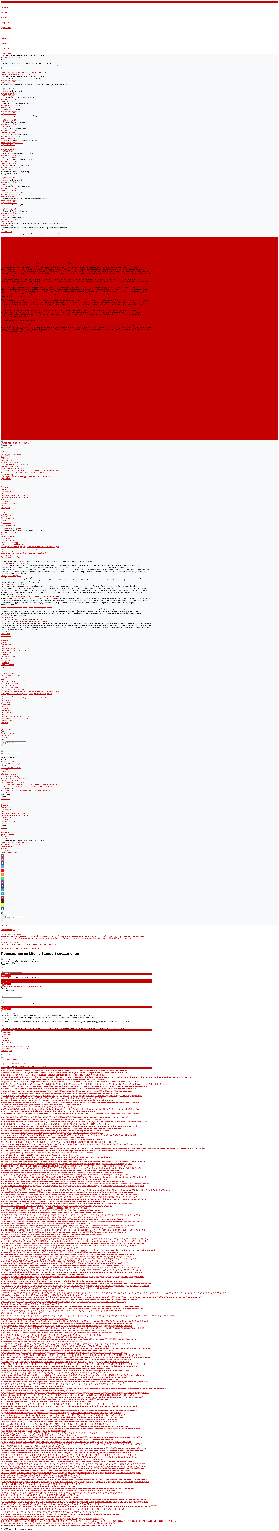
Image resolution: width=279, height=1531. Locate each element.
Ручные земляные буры (11, 240)
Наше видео (6, 354)
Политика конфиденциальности (15, 350)
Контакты (5, 1053)
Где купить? (6, 439)
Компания (5, 404)
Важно (4, 428)
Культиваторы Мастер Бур (12, 246)
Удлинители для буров (11, 385)
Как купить (5, 362)
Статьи (4, 348)
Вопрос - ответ (7, 366)
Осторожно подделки (10, 426)
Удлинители (6, 257)
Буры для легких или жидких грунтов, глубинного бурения (26, 250)
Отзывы (4, 341)
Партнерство (7, 343)
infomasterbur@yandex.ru (12, 57)
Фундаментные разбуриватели (14, 242)
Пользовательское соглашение (14, 352)
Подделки (5, 368)
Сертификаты (7, 346)
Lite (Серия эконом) (9, 383)
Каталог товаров (8, 375)
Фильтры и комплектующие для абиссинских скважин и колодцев (30, 248)
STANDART (5, 379)
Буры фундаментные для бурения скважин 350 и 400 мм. (26, 254)
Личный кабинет (8, 846)
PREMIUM (5, 381)
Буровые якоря (7, 252)
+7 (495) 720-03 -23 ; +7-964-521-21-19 (16, 842)
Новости (4, 339)
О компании (6, 337)
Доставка (5, 364)
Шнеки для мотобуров (11, 244)
